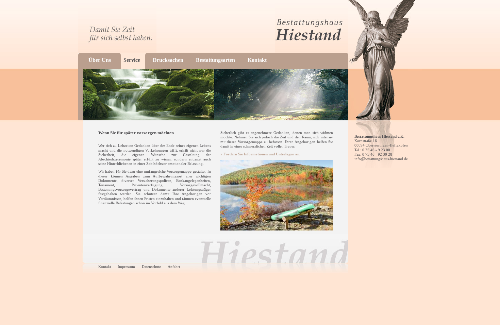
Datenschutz (151, 266)
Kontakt (257, 60)
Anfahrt (174, 266)
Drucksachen (168, 60)
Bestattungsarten (215, 60)
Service (131, 60)
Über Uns (99, 60)
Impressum (126, 266)
